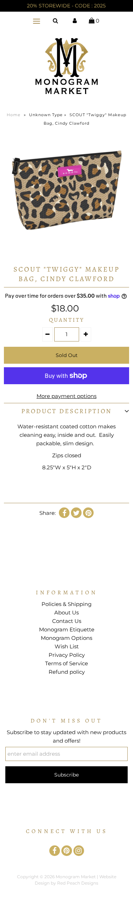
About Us (66, 612)
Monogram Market (76, 876)
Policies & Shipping (66, 604)
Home (14, 114)
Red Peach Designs (77, 883)
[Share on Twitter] (76, 512)
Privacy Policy (67, 655)
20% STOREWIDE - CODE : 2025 (66, 5)
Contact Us (66, 621)
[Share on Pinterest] (88, 512)
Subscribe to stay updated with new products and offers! (66, 736)
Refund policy (67, 671)
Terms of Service (66, 663)
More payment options (66, 396)
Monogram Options (66, 638)
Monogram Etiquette (66, 629)
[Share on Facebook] (64, 512)
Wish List (67, 646)
